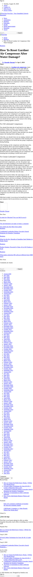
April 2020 (7, 398)
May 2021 (7, 377)
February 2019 (8, 421)
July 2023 (6, 334)
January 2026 (7, 285)
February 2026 (8, 283)
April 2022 (7, 359)
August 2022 (7, 352)
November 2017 (8, 445)
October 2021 (8, 368)
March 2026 (7, 282)
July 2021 (6, 373)
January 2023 (7, 344)
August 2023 (7, 333)
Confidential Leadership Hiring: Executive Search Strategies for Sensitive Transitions (18, 490)
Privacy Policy (8, 10)
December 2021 (8, 365)
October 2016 (8, 467)
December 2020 (8, 385)
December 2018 (8, 424)
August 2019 (7, 411)
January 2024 (7, 324)
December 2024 (8, 306)
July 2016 (6, 471)
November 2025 (8, 288)
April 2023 (7, 339)
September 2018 (8, 429)
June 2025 (7, 297)
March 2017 (7, 458)
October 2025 (8, 290)
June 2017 (7, 453)
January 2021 (7, 383)
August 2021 (7, 372)
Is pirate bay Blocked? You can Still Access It (13, 217)
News (5, 18)
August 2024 (7, 313)
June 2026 (7, 277)
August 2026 (7, 274)
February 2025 (8, 303)
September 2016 (8, 468)
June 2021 (7, 375)
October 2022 (8, 349)
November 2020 (8, 386)
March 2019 (7, 419)
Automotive (7, 20)
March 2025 (7, 301)
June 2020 (7, 395)
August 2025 (7, 293)
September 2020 (8, 390)
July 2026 (6, 275)
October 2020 (8, 388)
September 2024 (8, 311)
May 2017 (7, 455)
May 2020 (7, 396)
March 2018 (7, 439)
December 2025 (8, 287)
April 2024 (7, 319)
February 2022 (8, 362)
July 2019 (6, 413)
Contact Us (7, 7)
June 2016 (7, 473)
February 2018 (8, 440)
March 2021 (7, 380)
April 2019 (7, 418)
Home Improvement (9, 26)
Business (6, 21)
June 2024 (7, 316)
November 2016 (8, 465)
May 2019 (7, 416)
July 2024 (6, 315)
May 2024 (7, 318)
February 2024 (8, 323)
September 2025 (8, 292)
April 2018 (7, 437)
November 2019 (8, 406)
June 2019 (7, 414)
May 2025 (7, 298)
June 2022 (7, 355)
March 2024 (7, 321)
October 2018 (8, 427)
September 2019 (8, 409)
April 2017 (7, 457)
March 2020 (7, 400)
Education (7, 23)
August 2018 (7, 431)
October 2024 (8, 310)
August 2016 (7, 470)
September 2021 (8, 370)
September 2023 (8, 331)
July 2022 (6, 354)
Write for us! (7, 9)
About (5, 5)
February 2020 (8, 401)
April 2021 (7, 378)
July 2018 (6, 432)
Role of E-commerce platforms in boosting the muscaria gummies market (16, 504)
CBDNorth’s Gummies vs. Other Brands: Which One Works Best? (16, 509)
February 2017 (8, 460)
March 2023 (7, 341)
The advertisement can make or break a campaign (14, 223)
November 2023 (8, 328)
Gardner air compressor (18, 67)
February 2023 (8, 342)
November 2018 (8, 426)
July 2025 (6, 295)
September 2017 (8, 449)
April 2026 (7, 280)
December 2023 (8, 326)
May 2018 (7, 435)
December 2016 (8, 463)
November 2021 (8, 367)
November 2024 (8, 308)
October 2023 (8, 329)
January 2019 (7, 422)
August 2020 (7, 391)
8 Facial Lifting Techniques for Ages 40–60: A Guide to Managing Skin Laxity (17, 487)
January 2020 (7, 403)
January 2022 (7, 364)
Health (6, 25)
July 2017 (6, 452)
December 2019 (8, 404)
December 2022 (8, 346)
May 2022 (7, 357)
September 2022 (8, 350)
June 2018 (7, 434)
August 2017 (7, 450)
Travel (5, 29)
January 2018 (7, 442)
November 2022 (8, 347)
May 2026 (7, 279)
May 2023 (7, 337)
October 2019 (8, 408)
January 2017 (7, 462)
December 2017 (8, 444)
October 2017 (8, 447)
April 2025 (7, 300)
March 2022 (7, 360)
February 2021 (8, 382)
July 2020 (6, 393)
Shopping (6, 28)
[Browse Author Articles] (3, 209)
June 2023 (7, 336)
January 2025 (7, 305)
